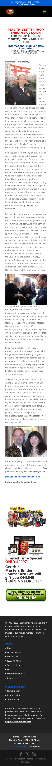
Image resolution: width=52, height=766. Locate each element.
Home (10, 648)
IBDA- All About (14, 660)
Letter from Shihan (16, 673)
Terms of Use (13, 699)
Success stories (14, 665)
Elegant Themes (25, 758)
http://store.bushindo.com (18, 721)
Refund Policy (13, 695)
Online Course (14, 652)
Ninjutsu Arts (13, 656)
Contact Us (12, 678)
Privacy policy (13, 691)
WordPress (26, 762)
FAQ (9, 669)
